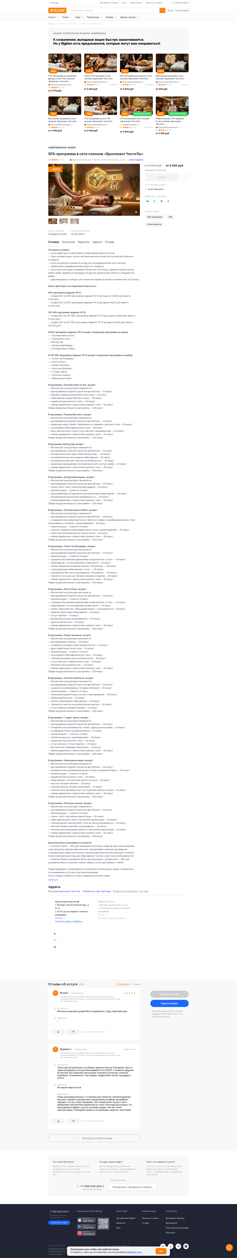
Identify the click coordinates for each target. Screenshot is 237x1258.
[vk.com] (163, 1246)
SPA (83, 24)
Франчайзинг (136, 3)
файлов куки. (134, 1252)
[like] (58, 1032)
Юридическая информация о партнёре (130, 891)
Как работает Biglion (125, 1218)
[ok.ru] (170, 1246)
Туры (77, 17)
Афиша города (127, 17)
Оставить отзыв (169, 994)
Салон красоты (154, 224)
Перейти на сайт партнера (97, 891)
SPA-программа (154, 217)
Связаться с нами (59, 1222)
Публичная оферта (55, 1254)
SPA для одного (96, 24)
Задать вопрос (169, 1003)
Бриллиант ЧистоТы (69, 891)
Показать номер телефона (68, 921)
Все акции (170, 1233)
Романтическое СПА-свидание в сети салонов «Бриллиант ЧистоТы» (170, 121)
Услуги (51, 17)
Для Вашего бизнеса (109, 3)
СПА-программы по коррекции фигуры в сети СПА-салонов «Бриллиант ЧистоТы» (62, 78)
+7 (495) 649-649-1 (92, 1186)
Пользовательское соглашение (60, 1251)
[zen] (186, 1246)
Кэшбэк (110, 17)
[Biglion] (57, 10)
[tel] (178, 1246)
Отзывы (109, 242)
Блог (124, 3)
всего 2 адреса (136, 160)
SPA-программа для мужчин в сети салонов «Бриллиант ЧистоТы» (136, 77)
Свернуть (53, 880)
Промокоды (93, 17)
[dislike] (73, 1032)
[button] (52, 221)
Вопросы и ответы (154, 3)
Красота (73, 24)
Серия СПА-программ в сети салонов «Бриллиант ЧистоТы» (98, 77)
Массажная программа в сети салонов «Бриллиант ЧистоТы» (170, 77)
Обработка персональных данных (61, 1249)
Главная (51, 24)
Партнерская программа (177, 1228)
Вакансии (120, 1223)
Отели (65, 17)
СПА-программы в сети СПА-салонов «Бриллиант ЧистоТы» (98, 119)
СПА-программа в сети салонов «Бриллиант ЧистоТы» (134, 119)
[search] (162, 10)
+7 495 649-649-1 (181, 3)
